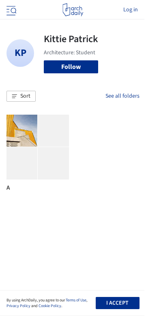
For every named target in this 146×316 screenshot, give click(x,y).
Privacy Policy (18, 306)
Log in (130, 10)
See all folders (122, 96)
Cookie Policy (50, 306)
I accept (117, 303)
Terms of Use (76, 300)
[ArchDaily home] (72, 9)
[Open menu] (10, 9)
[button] (21, 96)
